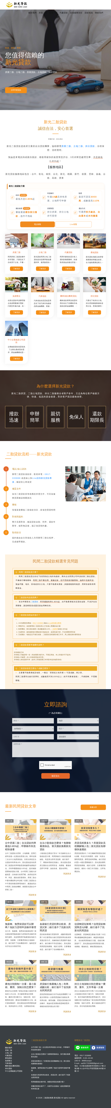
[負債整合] (16, 285)
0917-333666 (38, 623)
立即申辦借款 (16, 90)
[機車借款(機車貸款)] (68, 285)
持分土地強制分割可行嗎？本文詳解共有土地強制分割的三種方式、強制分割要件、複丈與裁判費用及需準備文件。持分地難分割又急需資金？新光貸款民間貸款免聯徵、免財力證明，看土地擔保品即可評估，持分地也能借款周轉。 (90, 998)
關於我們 (32, 13)
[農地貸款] (94, 241)
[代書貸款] (68, 241)
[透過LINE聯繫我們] (82, 1048)
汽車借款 (42, 296)
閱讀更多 (33, 895)
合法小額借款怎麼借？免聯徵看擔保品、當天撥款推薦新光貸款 (55, 846)
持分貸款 (90, 146)
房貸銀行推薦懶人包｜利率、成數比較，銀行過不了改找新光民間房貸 (55, 987)
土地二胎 (53, 13)
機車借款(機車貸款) (68, 296)
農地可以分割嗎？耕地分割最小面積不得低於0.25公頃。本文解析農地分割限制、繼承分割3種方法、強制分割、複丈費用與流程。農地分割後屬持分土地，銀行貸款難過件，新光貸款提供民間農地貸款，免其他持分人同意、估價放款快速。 (20, 998)
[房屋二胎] (16, 241)
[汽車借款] (42, 285)
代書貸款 (64, 13)
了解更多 (16, 269)
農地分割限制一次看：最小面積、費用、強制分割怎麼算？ (20, 986)
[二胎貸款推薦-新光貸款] (17, 4)
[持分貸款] (94, 285)
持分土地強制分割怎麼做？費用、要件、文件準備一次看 (89, 986)
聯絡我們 (99, 13)
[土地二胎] (42, 241)
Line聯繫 (73, 224)
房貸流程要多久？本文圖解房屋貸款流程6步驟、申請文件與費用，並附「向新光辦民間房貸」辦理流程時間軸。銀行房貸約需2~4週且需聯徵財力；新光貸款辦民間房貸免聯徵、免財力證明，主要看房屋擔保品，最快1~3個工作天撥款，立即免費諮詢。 (90, 862)
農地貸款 (94, 252)
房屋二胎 (43, 13)
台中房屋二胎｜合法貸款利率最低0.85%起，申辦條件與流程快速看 (20, 846)
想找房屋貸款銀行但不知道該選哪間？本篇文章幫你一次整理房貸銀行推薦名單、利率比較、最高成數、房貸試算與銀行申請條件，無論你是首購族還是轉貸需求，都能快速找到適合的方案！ (55, 1000)
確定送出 (55, 776)
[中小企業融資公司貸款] (16, 328)
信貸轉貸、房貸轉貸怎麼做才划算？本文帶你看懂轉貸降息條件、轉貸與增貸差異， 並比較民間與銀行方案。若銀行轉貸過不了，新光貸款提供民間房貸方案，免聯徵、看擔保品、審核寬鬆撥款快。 (90, 940)
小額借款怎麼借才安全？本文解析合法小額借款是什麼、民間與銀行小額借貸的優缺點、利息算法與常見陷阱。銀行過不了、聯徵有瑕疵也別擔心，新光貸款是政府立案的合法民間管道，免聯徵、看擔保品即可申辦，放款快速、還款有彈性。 (55, 861)
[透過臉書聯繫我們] (98, 1048)
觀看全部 (93, 807)
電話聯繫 (37, 224)
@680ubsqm (87, 1061)
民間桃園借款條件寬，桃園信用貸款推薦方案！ (48, 1082)
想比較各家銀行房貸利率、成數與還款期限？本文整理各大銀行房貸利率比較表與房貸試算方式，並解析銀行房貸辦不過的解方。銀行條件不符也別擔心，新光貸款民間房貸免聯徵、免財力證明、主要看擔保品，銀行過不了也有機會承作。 (55, 942)
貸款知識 (89, 13)
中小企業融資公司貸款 (13, 1071)
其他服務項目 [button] (76, 13)
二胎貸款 (34, 602)
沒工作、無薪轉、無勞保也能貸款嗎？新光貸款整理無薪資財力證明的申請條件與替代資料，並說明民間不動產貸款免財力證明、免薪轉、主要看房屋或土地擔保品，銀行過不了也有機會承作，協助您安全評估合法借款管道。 (20, 938)
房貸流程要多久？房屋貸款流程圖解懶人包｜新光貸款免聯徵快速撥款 (89, 846)
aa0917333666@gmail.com (92, 1063)
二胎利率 (55, 629)
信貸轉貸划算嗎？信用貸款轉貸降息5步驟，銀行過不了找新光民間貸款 (89, 927)
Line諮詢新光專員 (54, 623)
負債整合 (16, 296)
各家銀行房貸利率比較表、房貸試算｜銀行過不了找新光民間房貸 (55, 927)
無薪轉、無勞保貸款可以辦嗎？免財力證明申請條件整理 (20, 926)
